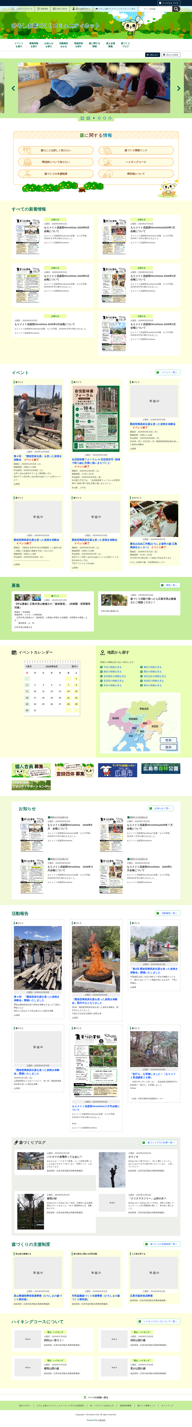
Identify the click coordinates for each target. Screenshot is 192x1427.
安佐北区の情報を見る (155, 676)
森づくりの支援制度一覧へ (163, 1244)
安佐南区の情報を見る (115, 676)
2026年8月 (52, 666)
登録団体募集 (126, 1405)
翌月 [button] (74, 666)
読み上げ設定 (172, 55)
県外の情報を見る (153, 685)
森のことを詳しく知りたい (56, 150)
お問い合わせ (61, 9)
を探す (18, 45)
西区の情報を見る (153, 671)
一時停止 (88, 118)
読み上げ (154, 55)
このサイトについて (24, 9)
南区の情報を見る (113, 671)
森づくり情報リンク (136, 150)
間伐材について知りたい (56, 162)
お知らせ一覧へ (162, 808)
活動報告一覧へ (169, 913)
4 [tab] (110, 118)
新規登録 (44, 9)
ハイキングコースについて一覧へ (160, 1321)
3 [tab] (104, 118)
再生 (82, 118)
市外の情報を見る (113, 685)
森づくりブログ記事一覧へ (161, 1142)
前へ (13, 88)
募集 (110, 45)
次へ (178, 88)
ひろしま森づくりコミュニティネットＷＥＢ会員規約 (60, 1405)
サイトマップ (167, 1405)
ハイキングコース (136, 162)
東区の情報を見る (153, 667)
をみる (63, 45)
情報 (94, 45)
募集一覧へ (171, 585)
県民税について (136, 173)
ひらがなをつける (170, 3)
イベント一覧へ (169, 372)
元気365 (101, 1420)
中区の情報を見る (113, 667)
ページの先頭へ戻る (98, 1397)
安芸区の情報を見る (114, 681)
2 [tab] (99, 118)
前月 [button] (29, 666)
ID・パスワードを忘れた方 (102, 1405)
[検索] (176, 9)
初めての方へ (25, 1405)
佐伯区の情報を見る (154, 681)
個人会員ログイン (83, 9)
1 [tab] (94, 118)
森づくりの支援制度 (56, 173)
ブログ (125, 45)
